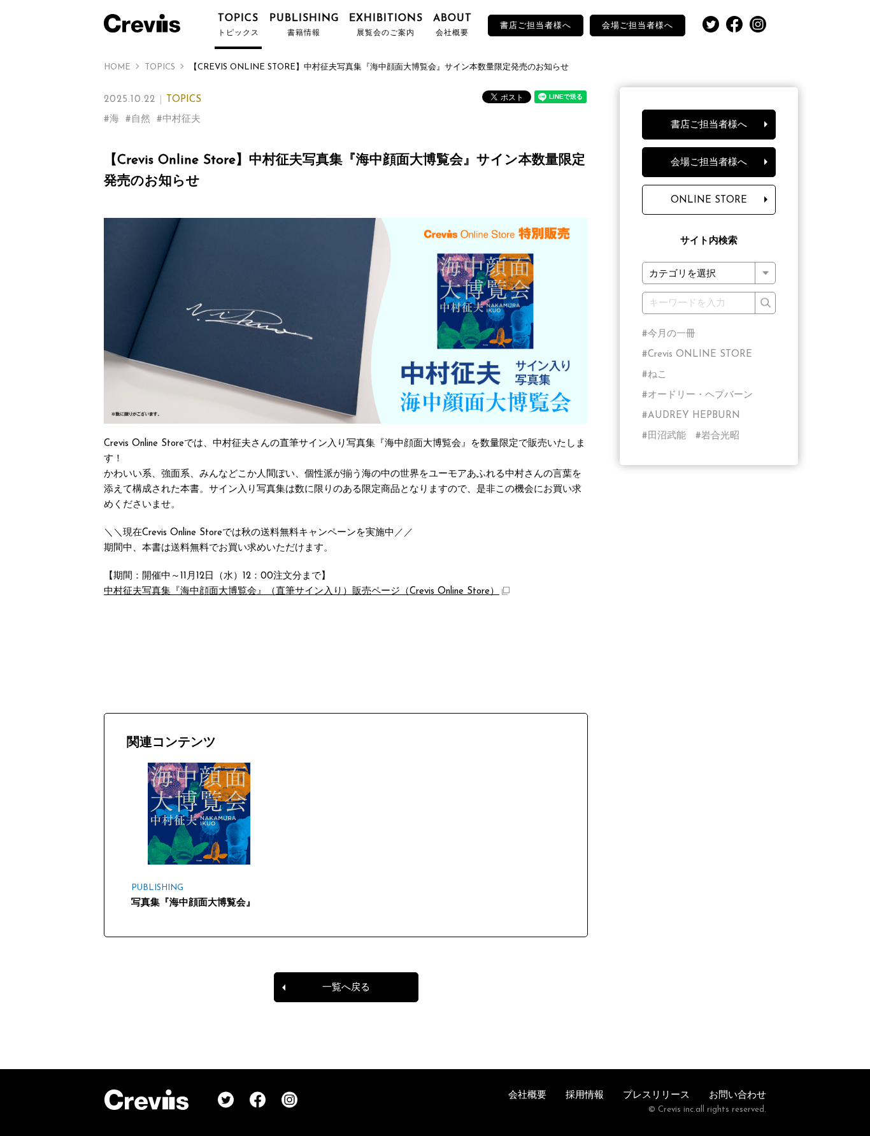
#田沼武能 (664, 436)
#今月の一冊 (668, 334)
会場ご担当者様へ (637, 26)
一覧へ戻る (346, 988)
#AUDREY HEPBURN (691, 416)
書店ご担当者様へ (535, 26)
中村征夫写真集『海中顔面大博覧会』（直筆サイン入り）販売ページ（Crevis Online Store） (301, 591)
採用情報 (585, 1095)
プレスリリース (656, 1095)
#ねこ (654, 375)
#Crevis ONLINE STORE (697, 354)
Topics (160, 67)
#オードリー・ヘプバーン (697, 395)
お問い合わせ (737, 1095)
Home (117, 67)
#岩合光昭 (717, 436)
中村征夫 (181, 119)
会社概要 (527, 1095)
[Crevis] (148, 22)
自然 (140, 119)
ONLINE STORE (709, 200)
